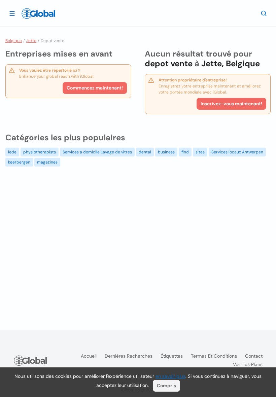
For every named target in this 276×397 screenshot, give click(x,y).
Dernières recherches (128, 356)
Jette (31, 40)
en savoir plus (170, 376)
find (185, 152)
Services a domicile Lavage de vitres (97, 152)
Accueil (89, 356)
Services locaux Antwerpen (237, 152)
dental (145, 152)
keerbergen (19, 162)
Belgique (13, 40)
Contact (254, 356)
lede (12, 152)
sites (200, 152)
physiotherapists (39, 152)
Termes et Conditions (214, 356)
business (166, 152)
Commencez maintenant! (95, 88)
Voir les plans (248, 364)
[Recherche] (264, 13)
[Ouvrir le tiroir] (12, 13)
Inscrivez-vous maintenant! (231, 104)
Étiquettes (172, 356)
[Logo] (38, 13)
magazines (47, 162)
